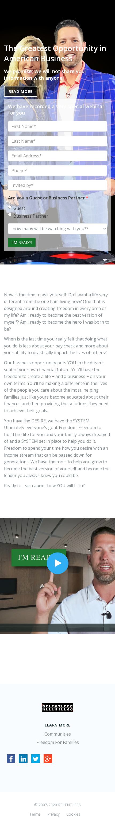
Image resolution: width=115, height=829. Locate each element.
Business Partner (30, 216)
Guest (19, 208)
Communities (57, 734)
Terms (35, 814)
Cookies (73, 814)
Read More (21, 91)
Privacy (53, 814)
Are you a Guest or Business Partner (48, 198)
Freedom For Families (57, 742)
